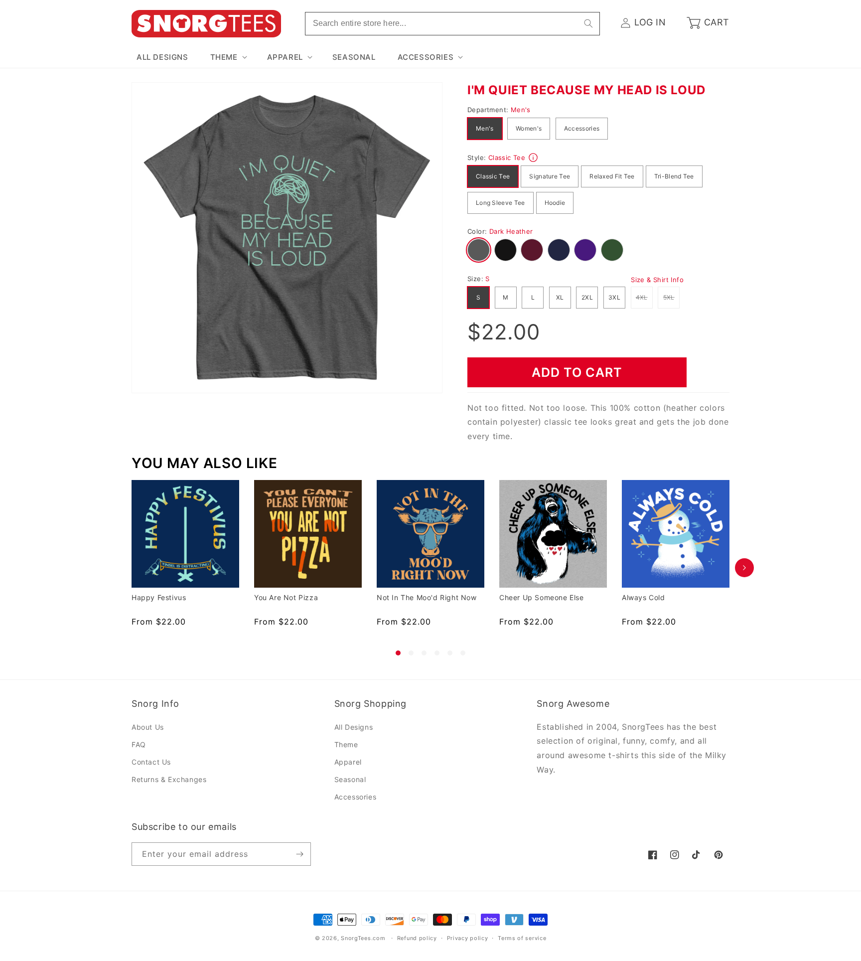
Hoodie (555, 202)
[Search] (588, 23)
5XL (671, 297)
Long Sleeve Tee (500, 202)
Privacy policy (467, 938)
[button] (227, 57)
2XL (587, 297)
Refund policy (417, 938)
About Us (148, 727)
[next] (744, 567)
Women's (529, 128)
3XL (614, 297)
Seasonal (350, 779)
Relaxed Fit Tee (612, 176)
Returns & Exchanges (169, 779)
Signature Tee (549, 176)
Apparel (348, 762)
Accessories (581, 128)
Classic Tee (493, 176)
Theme (346, 744)
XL (560, 297)
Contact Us (151, 762)
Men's (485, 128)
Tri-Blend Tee (674, 176)
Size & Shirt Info (657, 280)
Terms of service (522, 938)
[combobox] (452, 23)
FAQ (139, 744)
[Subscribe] (299, 854)
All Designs (353, 727)
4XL (644, 297)
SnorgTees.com (363, 938)
